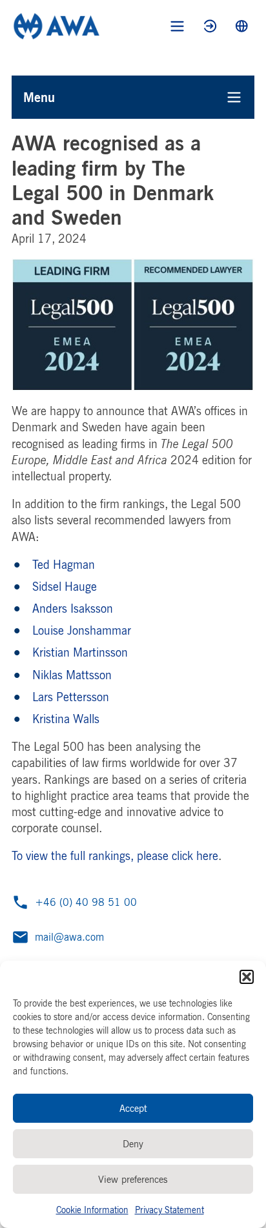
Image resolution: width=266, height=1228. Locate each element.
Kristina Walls (65, 718)
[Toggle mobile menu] (177, 26)
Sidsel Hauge (64, 586)
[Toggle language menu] (242, 26)
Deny (133, 1144)
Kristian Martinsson (80, 652)
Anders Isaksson (72, 608)
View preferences (133, 1179)
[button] (246, 976)
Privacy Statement (169, 1209)
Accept (133, 1108)
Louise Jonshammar (81, 630)
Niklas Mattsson (72, 675)
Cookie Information (92, 1209)
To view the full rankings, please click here (115, 855)
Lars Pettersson (70, 697)
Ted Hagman (63, 564)
